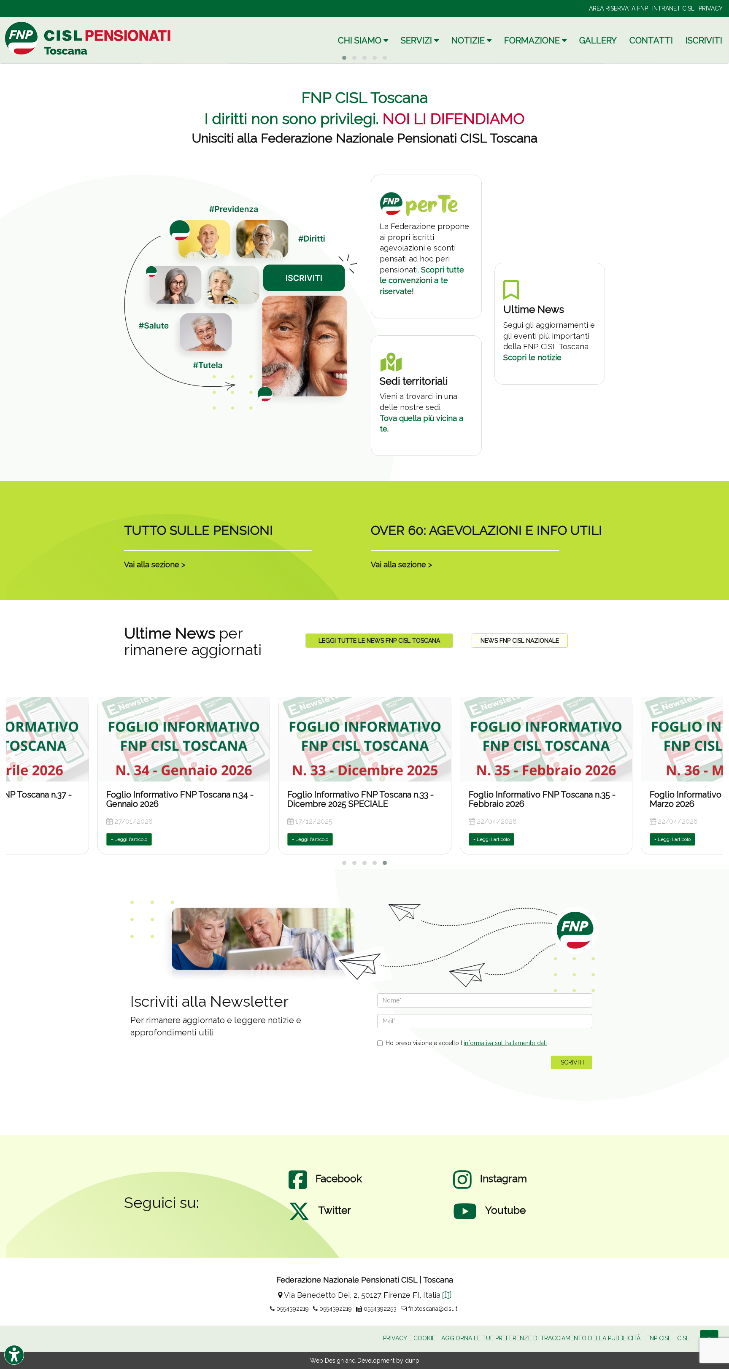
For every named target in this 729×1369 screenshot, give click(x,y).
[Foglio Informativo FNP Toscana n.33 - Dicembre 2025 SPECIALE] (184, 739)
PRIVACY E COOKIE (409, 1338)
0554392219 (292, 1308)
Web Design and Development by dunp (364, 1360)
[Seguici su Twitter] (299, 1219)
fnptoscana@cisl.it (432, 1308)
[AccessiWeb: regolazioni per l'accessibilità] (14, 1355)
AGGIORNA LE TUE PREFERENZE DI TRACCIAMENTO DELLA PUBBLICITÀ (540, 1338)
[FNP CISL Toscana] (89, 38)
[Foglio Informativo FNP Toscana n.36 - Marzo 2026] (546, 739)
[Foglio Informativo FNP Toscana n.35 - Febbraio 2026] (365, 739)
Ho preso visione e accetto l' (466, 1043)
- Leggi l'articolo (129, 839)
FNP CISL (658, 1338)
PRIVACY (711, 8)
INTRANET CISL (673, 8)
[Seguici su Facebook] (298, 1188)
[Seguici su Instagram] (462, 1188)
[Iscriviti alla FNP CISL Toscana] (241, 306)
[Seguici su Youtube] (465, 1219)
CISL (683, 1338)
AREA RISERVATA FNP (618, 8)
